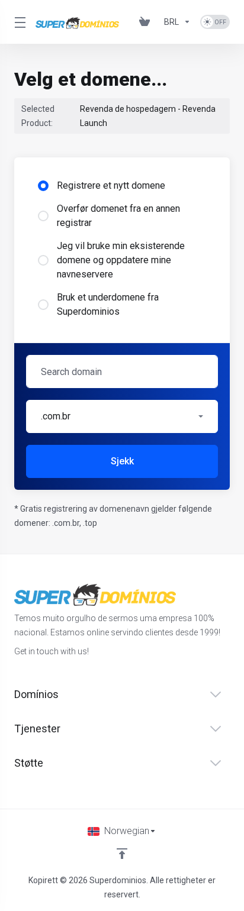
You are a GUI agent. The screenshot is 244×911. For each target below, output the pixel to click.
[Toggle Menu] (17, 22)
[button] (122, 416)
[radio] (43, 185)
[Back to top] (122, 854)
